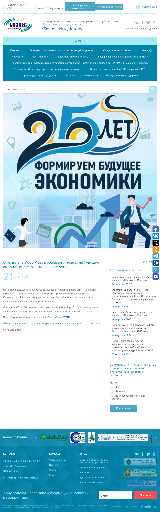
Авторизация (149, 6)
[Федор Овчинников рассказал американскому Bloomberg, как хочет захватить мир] (51, 323)
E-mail (104, 495)
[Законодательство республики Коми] (140, 462)
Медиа (146, 50)
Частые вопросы (57, 460)
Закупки (70, 75)
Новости (16, 56)
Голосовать (123, 408)
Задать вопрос (39, 56)
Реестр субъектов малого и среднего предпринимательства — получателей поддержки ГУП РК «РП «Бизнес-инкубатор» (80, 63)
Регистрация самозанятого (80, 7)
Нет (117, 387)
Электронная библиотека (72, 56)
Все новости (150, 261)
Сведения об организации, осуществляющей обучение (61, 50)
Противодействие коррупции (39, 75)
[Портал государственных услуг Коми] (140, 473)
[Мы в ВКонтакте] (137, 23)
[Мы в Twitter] (148, 23)
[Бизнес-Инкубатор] (17, 32)
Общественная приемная (117, 50)
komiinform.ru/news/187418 (55, 317)
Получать (145, 495)
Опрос (52, 470)
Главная (15, 50)
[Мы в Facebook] (142, 23)
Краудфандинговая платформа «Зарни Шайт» (122, 56)
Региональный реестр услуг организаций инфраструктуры (47, 69)
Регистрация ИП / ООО (109, 6)
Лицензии (85, 472)
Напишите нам (10, 471)
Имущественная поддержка (122, 75)
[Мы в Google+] (155, 23)
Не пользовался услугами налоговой (127, 397)
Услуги (52, 475)
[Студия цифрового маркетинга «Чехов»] (147, 506)
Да (116, 382)
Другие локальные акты (92, 477)
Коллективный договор (92, 482)
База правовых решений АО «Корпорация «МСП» (118, 69)
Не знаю (120, 391)
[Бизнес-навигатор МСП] (142, 484)
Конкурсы (90, 75)
